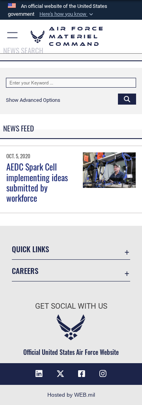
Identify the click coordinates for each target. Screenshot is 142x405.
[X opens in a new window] (60, 374)
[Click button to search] (127, 99)
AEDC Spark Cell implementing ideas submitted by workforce (37, 182)
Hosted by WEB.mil (71, 395)
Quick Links (30, 249)
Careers (25, 270)
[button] (67, 14)
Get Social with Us (71, 306)
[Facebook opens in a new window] (82, 374)
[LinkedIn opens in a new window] (39, 374)
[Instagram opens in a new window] (103, 374)
